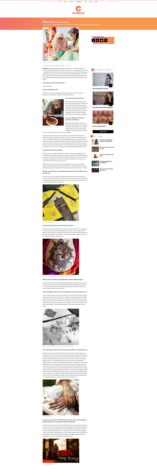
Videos (96, 1)
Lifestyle (71, 1)
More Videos (103, 131)
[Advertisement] (101, 55)
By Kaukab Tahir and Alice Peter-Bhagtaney (53, 65)
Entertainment (78, 1)
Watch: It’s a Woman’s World (99, 126)
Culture (65, 1)
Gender (90, 1)
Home (60, 1)
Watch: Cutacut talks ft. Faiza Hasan (100, 88)
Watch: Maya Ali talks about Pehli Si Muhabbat (103, 107)
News (85, 1)
